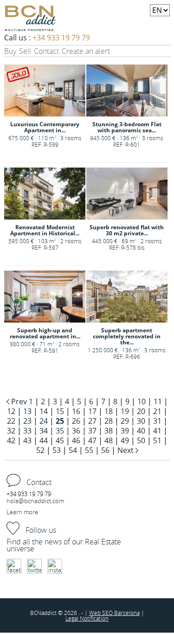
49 (125, 440)
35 (60, 431)
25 (60, 421)
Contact (46, 51)
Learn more (22, 512)
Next (126, 450)
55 (89, 450)
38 (108, 431)
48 (108, 440)
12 (11, 411)
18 (108, 411)
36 (76, 431)
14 (43, 411)
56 (105, 450)
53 (56, 450)
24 (43, 421)
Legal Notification (87, 618)
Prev (19, 401)
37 (92, 431)
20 (141, 411)
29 (125, 421)
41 (157, 431)
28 (108, 421)
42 (11, 440)
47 (92, 440)
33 (27, 431)
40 (141, 431)
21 (157, 411)
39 (125, 431)
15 (60, 411)
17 (92, 411)
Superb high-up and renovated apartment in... (45, 333)
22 (11, 421)
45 (60, 440)
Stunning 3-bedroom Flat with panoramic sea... (126, 127)
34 (43, 431)
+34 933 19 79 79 (61, 37)
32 (11, 431)
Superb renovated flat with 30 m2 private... (127, 230)
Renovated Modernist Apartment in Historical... (44, 230)
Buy (10, 51)
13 (27, 411)
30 (141, 421)
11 (158, 401)
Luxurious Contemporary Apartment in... (44, 127)
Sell (25, 51)
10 (141, 401)
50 (141, 440)
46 (76, 440)
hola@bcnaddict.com (35, 501)
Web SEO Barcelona (114, 612)
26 (76, 421)
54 (73, 450)
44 (43, 440)
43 (27, 440)
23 (27, 421)
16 (76, 411)
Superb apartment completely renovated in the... (127, 336)
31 (157, 421)
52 (40, 450)
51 (157, 440)
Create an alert (86, 51)
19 (125, 411)
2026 (71, 612)
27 (92, 421)
